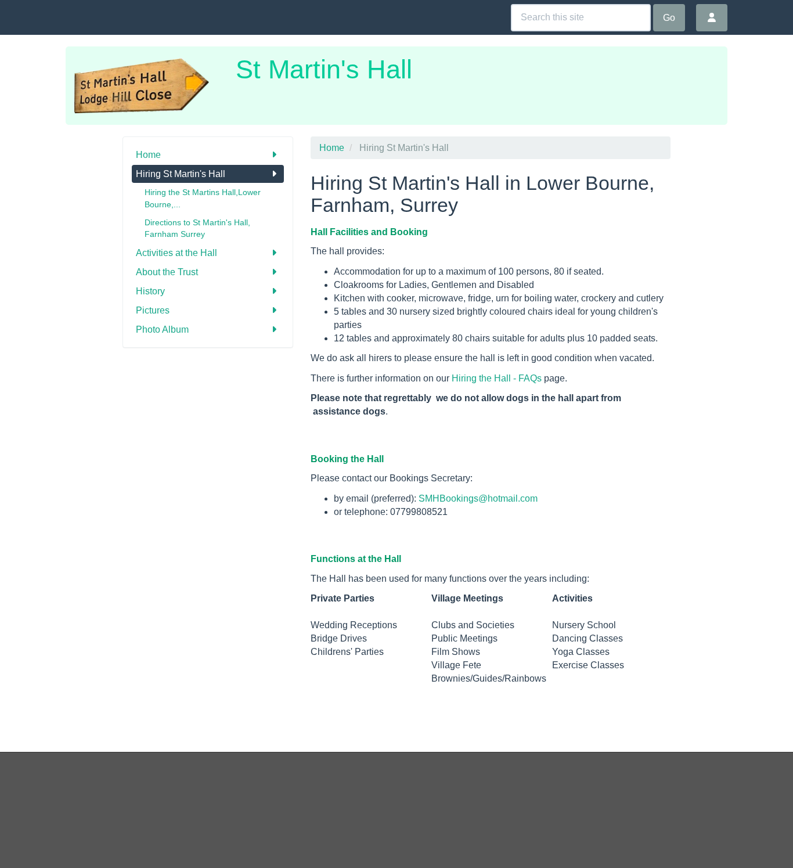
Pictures (153, 310)
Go (669, 18)
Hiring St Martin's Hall (180, 174)
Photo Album (162, 329)
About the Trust (167, 272)
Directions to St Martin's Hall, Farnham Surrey (197, 228)
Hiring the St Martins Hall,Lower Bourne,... (203, 198)
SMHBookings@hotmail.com (478, 498)
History (150, 291)
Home (148, 155)
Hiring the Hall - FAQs (497, 378)
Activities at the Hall (176, 253)
